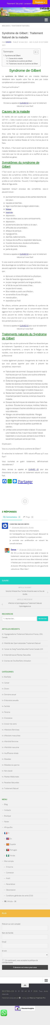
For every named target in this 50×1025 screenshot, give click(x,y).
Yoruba (12, 856)
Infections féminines (11, 730)
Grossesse (8, 718)
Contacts (7, 810)
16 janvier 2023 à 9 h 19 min (23, 527)
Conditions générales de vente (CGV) (19, 896)
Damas (8, 42)
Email (4, 942)
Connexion (10, 873)
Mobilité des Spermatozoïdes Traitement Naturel (22, 643)
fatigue (8, 209)
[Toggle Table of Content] (35, 52)
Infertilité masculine (11, 747)
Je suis (4, 951)
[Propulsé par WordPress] (20, 998)
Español (13, 844)
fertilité (7, 706)
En (11, 839)
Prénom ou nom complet (11, 924)
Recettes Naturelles (11, 783)
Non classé (8, 771)
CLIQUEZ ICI (24, 103)
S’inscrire (9, 867)
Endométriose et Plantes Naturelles (17, 655)
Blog (6, 804)
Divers (6, 689)
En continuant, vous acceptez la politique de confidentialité (20, 961)
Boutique (7, 816)
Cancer (6, 683)
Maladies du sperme (11, 765)
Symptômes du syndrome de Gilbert (20, 61)
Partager (25, 482)
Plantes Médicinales (11, 777)
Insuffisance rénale (11, 753)
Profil (8, 878)
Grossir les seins (10, 724)
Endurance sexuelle (11, 700)
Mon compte (9, 861)
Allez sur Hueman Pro (37, 998)
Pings (29, 517)
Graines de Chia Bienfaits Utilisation (17, 661)
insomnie (9, 212)
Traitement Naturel (21, 26)
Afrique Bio (8, 827)
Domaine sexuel (10, 694)
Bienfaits (7, 677)
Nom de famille (7, 933)
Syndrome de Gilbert (13, 55)
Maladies (6, 26)
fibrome (7, 712)
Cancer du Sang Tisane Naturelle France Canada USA (23, 649)
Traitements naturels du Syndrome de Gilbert (23, 64)
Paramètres (10, 884)
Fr (8, 833)
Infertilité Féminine (11, 741)
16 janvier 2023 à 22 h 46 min (30, 550)
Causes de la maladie (16, 58)
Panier (6, 822)
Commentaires (13, 517)
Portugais (13, 850)
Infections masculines (12, 736)
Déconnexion (11, 890)
